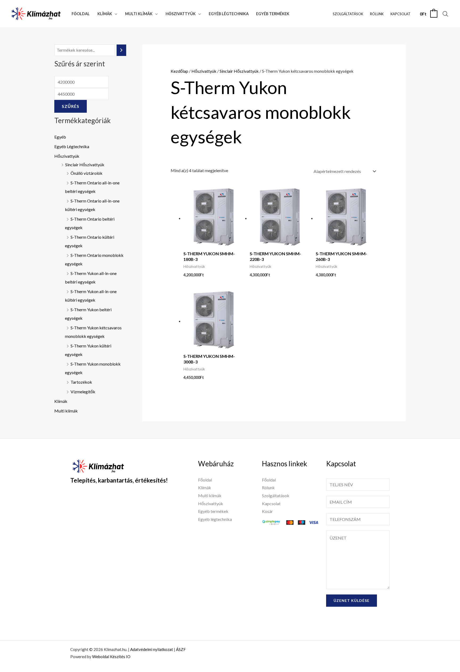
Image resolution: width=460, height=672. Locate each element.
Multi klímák (139, 13)
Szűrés (70, 106)
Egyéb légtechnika (229, 13)
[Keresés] (121, 50)
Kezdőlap (179, 71)
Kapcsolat (400, 14)
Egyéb (60, 136)
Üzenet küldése (351, 600)
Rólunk (377, 14)
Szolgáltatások (348, 14)
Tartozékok (81, 381)
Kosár (267, 511)
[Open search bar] (445, 13)
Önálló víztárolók (86, 173)
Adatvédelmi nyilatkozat (151, 649)
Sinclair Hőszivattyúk (84, 164)
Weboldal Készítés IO (111, 656)
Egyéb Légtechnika (71, 146)
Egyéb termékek (272, 13)
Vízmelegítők (83, 391)
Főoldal (81, 13)
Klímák (104, 13)
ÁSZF (181, 649)
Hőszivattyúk (181, 13)
